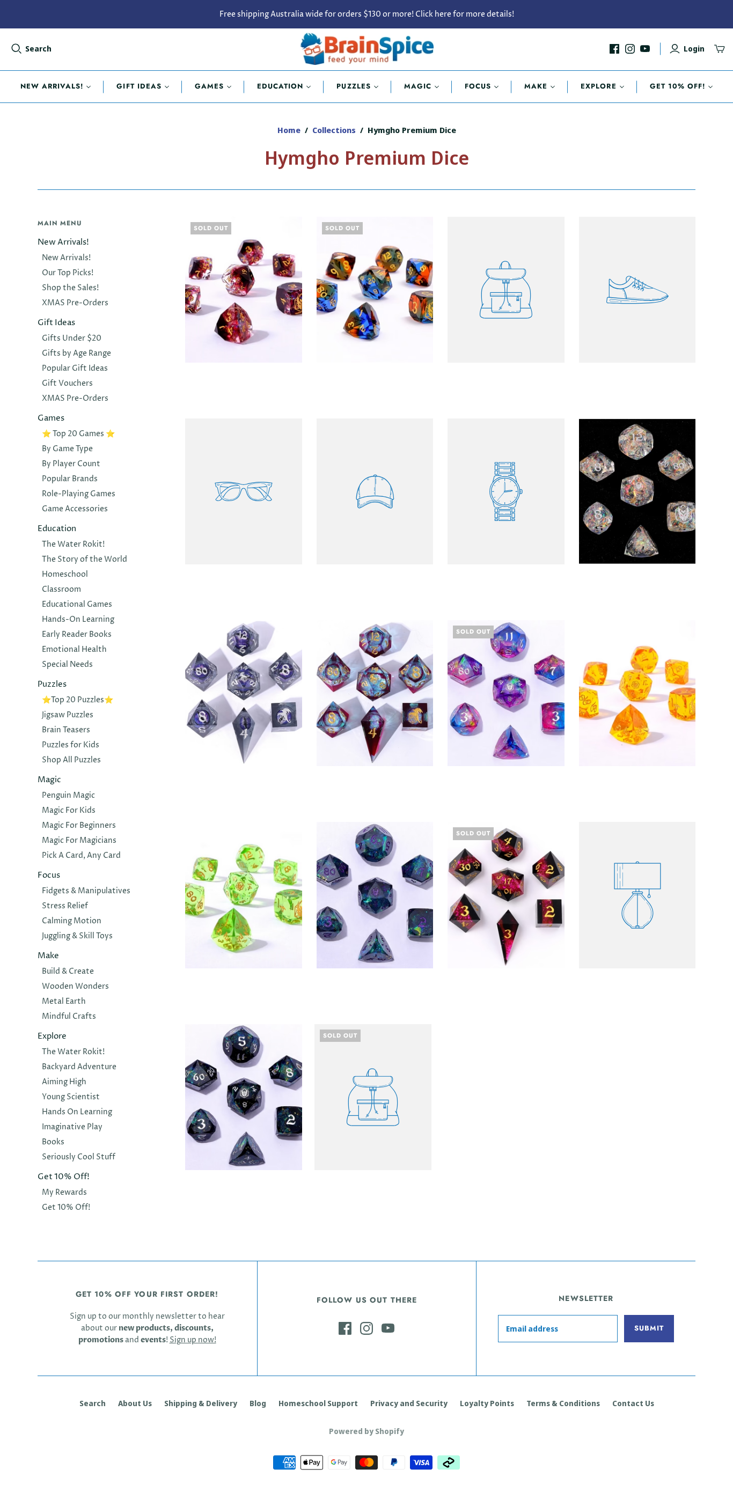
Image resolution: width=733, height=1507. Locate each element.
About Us (135, 1403)
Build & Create (68, 971)
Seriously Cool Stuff (78, 1157)
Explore (598, 86)
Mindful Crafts (69, 1016)
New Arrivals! (52, 86)
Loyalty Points (487, 1403)
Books (53, 1142)
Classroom (61, 589)
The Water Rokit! (73, 544)
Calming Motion (71, 921)
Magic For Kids (69, 810)
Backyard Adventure (79, 1067)
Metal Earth (64, 1001)
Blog (258, 1403)
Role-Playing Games (78, 494)
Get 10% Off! (677, 86)
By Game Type (67, 449)
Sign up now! (193, 1340)
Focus (478, 86)
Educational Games (77, 604)
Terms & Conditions (563, 1403)
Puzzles (353, 86)
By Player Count (71, 464)
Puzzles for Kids (70, 745)
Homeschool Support (318, 1403)
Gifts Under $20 (71, 338)
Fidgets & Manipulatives (86, 891)
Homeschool (65, 574)
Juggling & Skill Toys (77, 936)
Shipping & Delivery (200, 1403)
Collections (334, 129)
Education (280, 86)
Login (694, 48)
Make (535, 86)
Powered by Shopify (366, 1431)
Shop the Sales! (70, 288)
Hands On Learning (77, 1112)
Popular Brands (70, 479)
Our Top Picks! (67, 273)
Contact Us (633, 1403)
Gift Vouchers (67, 383)
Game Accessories (75, 509)
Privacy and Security (409, 1403)
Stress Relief (65, 906)
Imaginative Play (72, 1127)
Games (209, 86)
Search (38, 48)
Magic (417, 86)
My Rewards (64, 1192)
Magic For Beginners (79, 825)
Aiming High (64, 1082)
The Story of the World (84, 559)
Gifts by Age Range (76, 353)
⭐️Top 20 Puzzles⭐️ (77, 700)
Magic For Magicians (79, 840)
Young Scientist (71, 1097)
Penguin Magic (68, 795)
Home (288, 129)
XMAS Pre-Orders (75, 303)
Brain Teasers (66, 730)
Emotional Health (74, 649)
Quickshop (212, 382)
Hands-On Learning (78, 619)
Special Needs (67, 664)
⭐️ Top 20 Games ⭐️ (78, 434)
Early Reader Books (77, 634)
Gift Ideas (138, 86)
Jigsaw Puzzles (67, 715)
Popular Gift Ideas (75, 368)
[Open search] (16, 48)
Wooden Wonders (75, 986)
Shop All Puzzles (71, 760)
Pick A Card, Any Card (81, 855)
